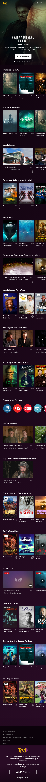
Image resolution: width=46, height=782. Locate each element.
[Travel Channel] (6, 3)
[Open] (41, 3)
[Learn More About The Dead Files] (32, 354)
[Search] (37, 3)
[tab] (14, 61)
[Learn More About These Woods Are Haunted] (32, 450)
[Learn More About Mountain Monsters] (32, 484)
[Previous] (3, 32)
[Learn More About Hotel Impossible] (32, 171)
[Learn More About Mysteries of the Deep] (32, 595)
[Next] (43, 32)
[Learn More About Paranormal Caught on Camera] (32, 281)
